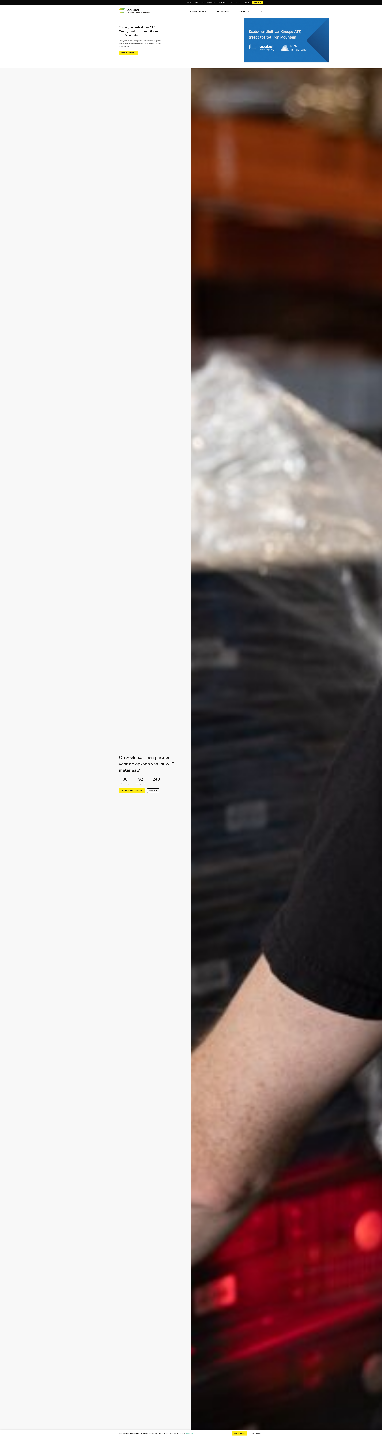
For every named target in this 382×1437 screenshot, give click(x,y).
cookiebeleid (189, 1433)
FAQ (202, 2)
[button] (259, 11)
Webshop (258, 2)
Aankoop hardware (198, 11)
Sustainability (211, 2)
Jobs (196, 2)
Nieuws (189, 2)
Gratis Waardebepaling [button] (132, 791)
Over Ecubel (222, 2)
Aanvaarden (239, 1433)
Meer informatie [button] (128, 53)
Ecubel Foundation (221, 11)
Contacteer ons (243, 11)
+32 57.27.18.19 (236, 2)
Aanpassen (256, 1433)
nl (246, 2)
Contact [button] (153, 791)
